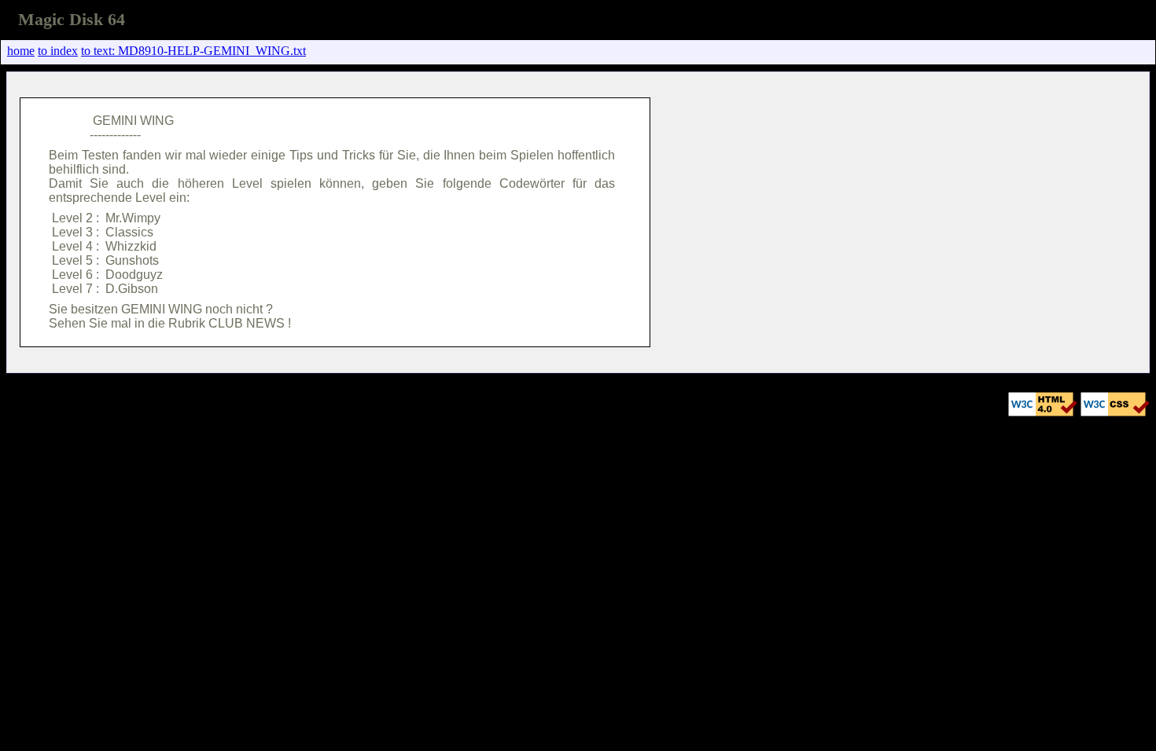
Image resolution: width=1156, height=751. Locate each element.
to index (58, 50)
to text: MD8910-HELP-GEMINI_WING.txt (193, 50)
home (21, 50)
